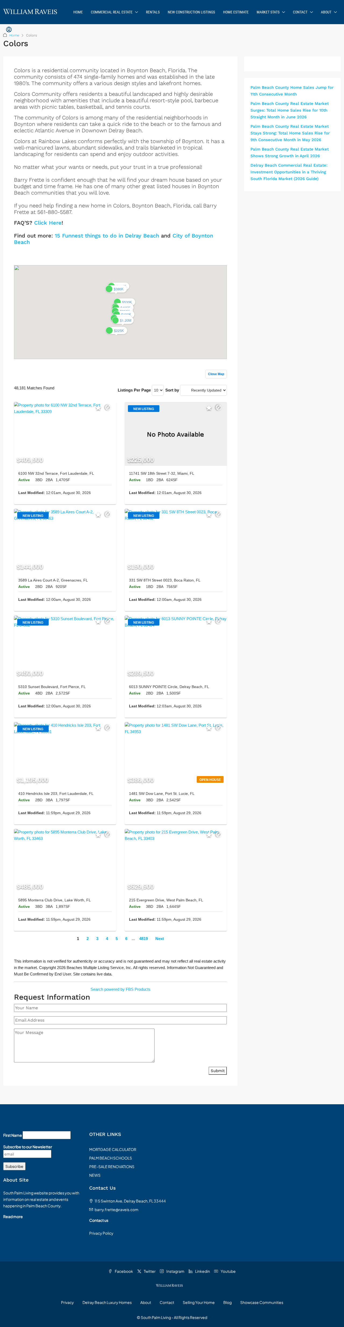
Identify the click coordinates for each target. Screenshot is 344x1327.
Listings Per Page (134, 390)
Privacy (67, 1302)
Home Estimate (236, 12)
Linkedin (202, 1271)
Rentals (153, 12)
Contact (300, 12)
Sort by (172, 390)
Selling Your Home (199, 1302)
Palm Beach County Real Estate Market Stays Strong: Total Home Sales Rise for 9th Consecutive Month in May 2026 (290, 133)
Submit (218, 1070)
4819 (143, 938)
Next (159, 938)
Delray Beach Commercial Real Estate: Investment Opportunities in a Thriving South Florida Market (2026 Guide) (288, 172)
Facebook (123, 1271)
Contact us (98, 1220)
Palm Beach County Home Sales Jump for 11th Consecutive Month (292, 91)
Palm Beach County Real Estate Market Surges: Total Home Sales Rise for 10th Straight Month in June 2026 (289, 110)
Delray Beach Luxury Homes (107, 1302)
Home (78, 12)
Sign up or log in (212, 254)
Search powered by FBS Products (120, 989)
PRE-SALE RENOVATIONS (111, 1166)
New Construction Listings (191, 12)
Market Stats (268, 12)
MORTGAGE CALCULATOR (112, 1149)
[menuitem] (9, 29)
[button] (116, 330)
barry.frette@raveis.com (116, 1209)
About (326, 12)
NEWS (95, 1175)
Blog (227, 1302)
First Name (12, 1135)
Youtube (228, 1271)
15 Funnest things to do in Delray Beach (107, 235)
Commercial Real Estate (111, 12)
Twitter (149, 1271)
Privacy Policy (101, 1233)
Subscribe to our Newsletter (27, 1146)
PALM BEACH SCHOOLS (110, 1158)
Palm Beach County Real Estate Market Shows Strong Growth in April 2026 (289, 152)
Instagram (175, 1271)
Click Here (48, 223)
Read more (13, 1216)
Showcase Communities (261, 1302)
